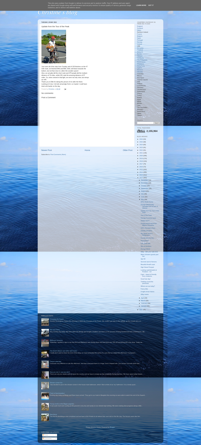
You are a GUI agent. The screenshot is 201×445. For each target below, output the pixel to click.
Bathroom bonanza (56, 340)
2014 (141, 172)
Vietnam (140, 56)
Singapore (140, 64)
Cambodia (140, 58)
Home (87, 150)
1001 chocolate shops (148, 228)
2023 (141, 147)
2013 (141, 175)
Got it (151, 5)
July (142, 194)
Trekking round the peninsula (147, 282)
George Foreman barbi (148, 218)
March (143, 300)
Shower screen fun (56, 382)
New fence (53, 414)
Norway (139, 42)
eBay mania (145, 294)
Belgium (139, 36)
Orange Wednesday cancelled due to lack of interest (149, 206)
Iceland (139, 44)
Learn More (141, 5)
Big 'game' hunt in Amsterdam (147, 234)
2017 (141, 164)
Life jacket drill (145, 243)
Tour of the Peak (146, 215)
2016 (141, 167)
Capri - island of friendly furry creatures (148, 275)
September (145, 188)
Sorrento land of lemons (149, 262)
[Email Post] (64, 89)
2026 (141, 139)
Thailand (140, 50)
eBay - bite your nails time (149, 252)
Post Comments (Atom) (58, 154)
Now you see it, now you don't (60, 372)
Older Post (127, 150)
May (142, 199)
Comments (48, 438)
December (144, 180)
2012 (141, 178)
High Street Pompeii (147, 267)
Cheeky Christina (146, 231)
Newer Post (46, 150)
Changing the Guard (56, 319)
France (139, 34)
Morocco (140, 70)
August (143, 191)
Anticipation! (145, 240)
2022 (141, 150)
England (140, 26)
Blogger (112, 427)
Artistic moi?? (145, 221)
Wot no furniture (146, 246)
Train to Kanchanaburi (57, 393)
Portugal (140, 40)
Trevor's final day (55, 361)
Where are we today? (148, 286)
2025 (141, 142)
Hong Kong (141, 66)
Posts (46, 435)
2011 (141, 309)
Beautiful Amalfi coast (148, 264)
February (144, 303)
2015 (141, 169)
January (144, 306)
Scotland (140, 28)
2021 (141, 153)
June (143, 197)
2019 (141, 158)
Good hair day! (146, 279)
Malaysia (140, 52)
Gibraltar (140, 72)
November (144, 183)
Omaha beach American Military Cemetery (149, 224)
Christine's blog (58, 12)
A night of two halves (147, 291)
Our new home (55, 329)
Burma (139, 54)
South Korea (141, 62)
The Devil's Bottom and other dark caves (63, 351)
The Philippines (142, 60)
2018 (141, 161)
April (142, 298)
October (144, 186)
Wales (139, 30)
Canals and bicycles (147, 238)
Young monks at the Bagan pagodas (62, 404)
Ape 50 (143, 259)
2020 (141, 155)
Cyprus (139, 68)
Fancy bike (144, 289)
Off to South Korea (147, 202)
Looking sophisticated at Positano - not (149, 271)
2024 (141, 144)
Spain (139, 38)
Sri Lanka (140, 48)
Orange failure (145, 249)
